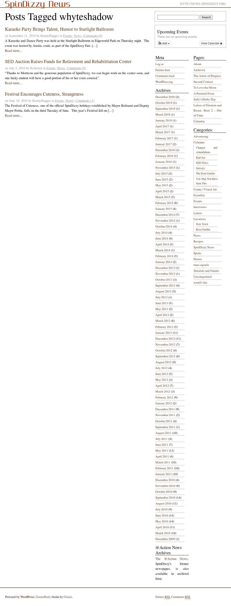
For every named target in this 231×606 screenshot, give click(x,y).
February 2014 (164, 256)
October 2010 (163, 492)
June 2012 (161, 374)
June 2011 (161, 445)
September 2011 (165, 427)
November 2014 (165, 220)
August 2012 (163, 362)
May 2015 (161, 185)
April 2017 (162, 126)
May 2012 (161, 380)
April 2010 (162, 527)
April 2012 (162, 385)
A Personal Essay (204, 93)
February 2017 (164, 138)
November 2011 (165, 415)
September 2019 (165, 109)
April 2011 (162, 456)
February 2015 (164, 203)
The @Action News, (172, 558)
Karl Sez (200, 157)
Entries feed (162, 70)
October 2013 (163, 279)
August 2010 (163, 503)
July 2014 (161, 232)
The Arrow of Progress (207, 76)
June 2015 (161, 179)
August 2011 (163, 433)
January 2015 (163, 209)
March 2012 (162, 391)
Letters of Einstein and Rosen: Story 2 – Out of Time (208, 110)
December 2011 (165, 409)
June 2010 (161, 515)
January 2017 (163, 144)
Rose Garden (203, 229)
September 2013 (165, 285)
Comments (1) (84, 100)
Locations (200, 219)
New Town (202, 224)
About (197, 64)
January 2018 (163, 120)
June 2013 (161, 303)
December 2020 (165, 97)
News (78, 35)
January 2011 (163, 474)
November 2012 (165, 344)
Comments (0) (92, 35)
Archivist (199, 70)
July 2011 (161, 439)
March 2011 (162, 462)
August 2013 (163, 291)
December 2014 (165, 215)
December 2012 (165, 338)
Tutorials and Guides (206, 271)
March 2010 (162, 533)
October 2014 (163, 226)
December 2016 (165, 150)
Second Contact (203, 82)
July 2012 (161, 368)
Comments (180, 597)
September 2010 (165, 497)
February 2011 (164, 468)
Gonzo (68, 597)
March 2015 (162, 197)
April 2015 (162, 191)
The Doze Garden (205, 173)
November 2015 (165, 168)
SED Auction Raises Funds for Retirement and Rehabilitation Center (68, 61)
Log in (159, 64)
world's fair (200, 282)
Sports (197, 253)
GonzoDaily (43, 597)
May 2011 (161, 450)
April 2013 (162, 315)
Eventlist (199, 195)
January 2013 (163, 333)
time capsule (201, 265)
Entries (162, 597)
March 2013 (162, 321)
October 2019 (163, 103)
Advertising (201, 136)
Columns (199, 142)
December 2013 (165, 268)
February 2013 (164, 327)
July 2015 (161, 173)
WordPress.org (164, 82)
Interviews (200, 207)
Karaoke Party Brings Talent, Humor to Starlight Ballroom (59, 29)
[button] (164, 43)
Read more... (13, 50)
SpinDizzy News (204, 247)
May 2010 (161, 521)
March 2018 (162, 114)
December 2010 (165, 480)
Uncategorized (203, 277)
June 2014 (161, 238)
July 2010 (161, 509)
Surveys (200, 168)
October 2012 (163, 350)
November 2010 (165, 486)
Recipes (198, 241)
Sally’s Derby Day (205, 99)
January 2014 (163, 262)
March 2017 (162, 132)
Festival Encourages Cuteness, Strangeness (44, 94)
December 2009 (165, 539)
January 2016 (163, 162)
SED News (202, 162)
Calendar (199, 121)
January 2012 (163, 403)
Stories (198, 259)
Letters (198, 213)
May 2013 (161, 309)
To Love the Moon (205, 87)
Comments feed (164, 76)
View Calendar (210, 43)
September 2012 (165, 356)
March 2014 (162, 250)
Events (67, 35)
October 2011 (163, 421)
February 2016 (164, 156)
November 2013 (165, 274)
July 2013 (161, 297)
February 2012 (164, 397)
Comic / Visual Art (205, 189)
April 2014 (162, 244)
